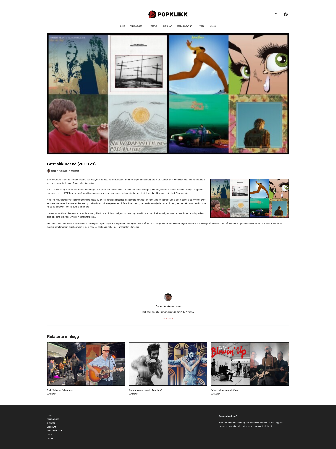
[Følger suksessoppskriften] (250, 364)
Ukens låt (167, 26)
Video (202, 26)
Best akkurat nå (184, 26)
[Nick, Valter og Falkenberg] (86, 364)
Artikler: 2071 (168, 319)
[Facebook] (286, 14)
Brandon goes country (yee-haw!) (145, 390)
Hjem (122, 26)
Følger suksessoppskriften (224, 390)
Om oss (212, 26)
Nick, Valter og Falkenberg (60, 390)
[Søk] (276, 14)
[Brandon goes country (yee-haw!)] (168, 364)
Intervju (154, 26)
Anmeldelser (136, 26)
